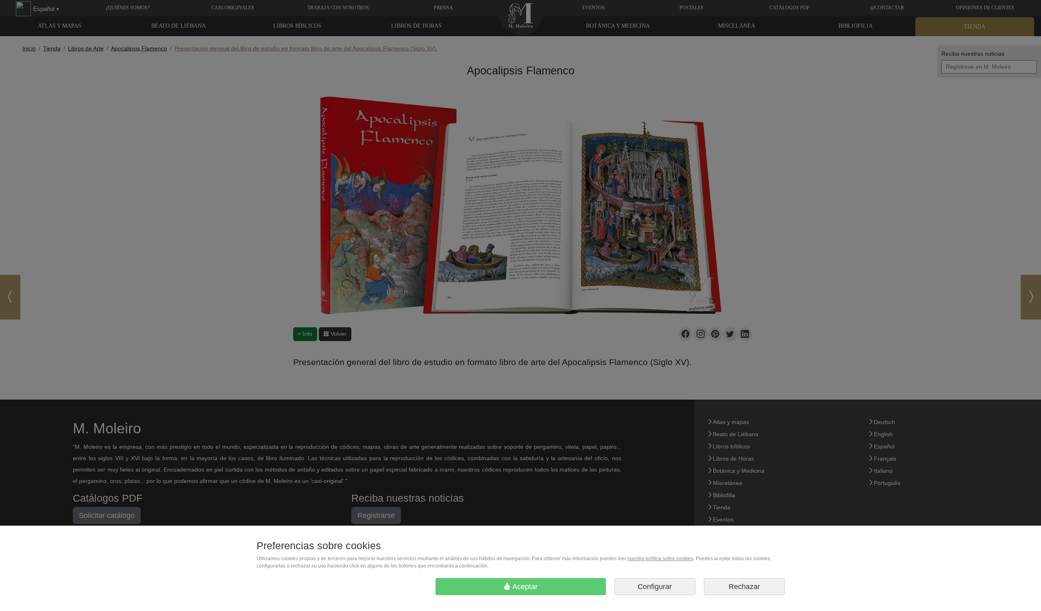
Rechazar (744, 587)
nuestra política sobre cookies (660, 558)
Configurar (655, 587)
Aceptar (524, 587)
